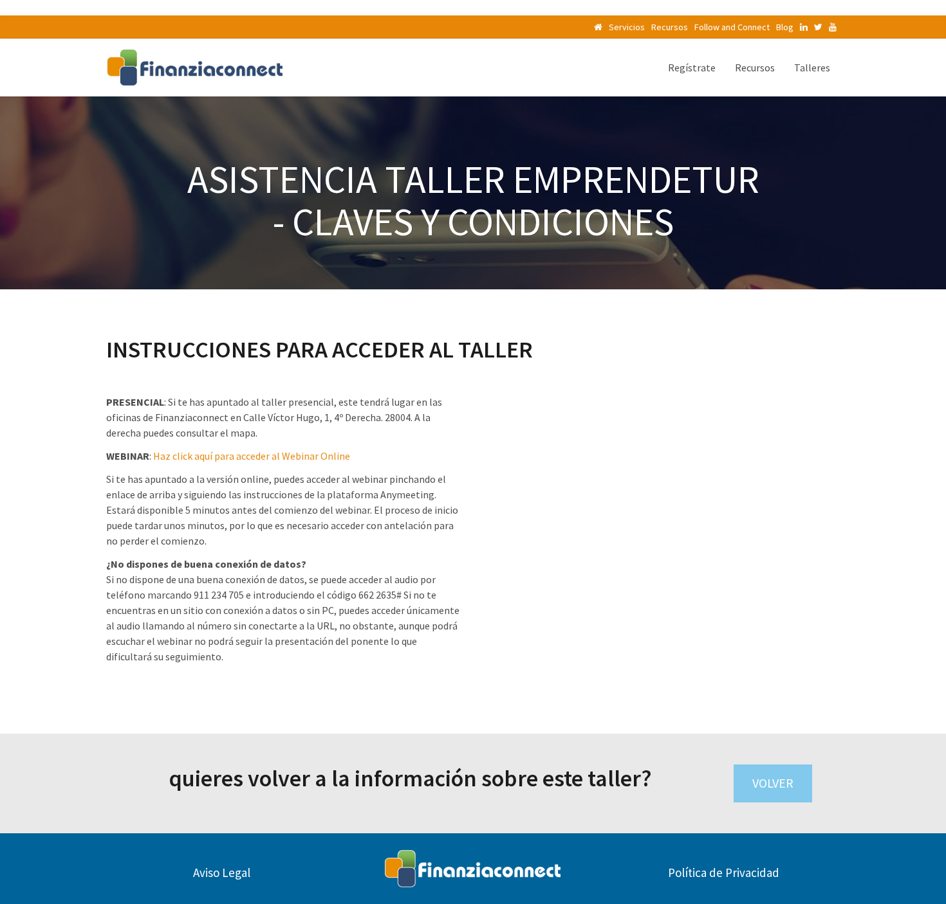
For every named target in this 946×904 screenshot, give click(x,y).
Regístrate (692, 67)
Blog (784, 27)
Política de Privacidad (723, 872)
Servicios (627, 27)
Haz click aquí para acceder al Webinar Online (251, 455)
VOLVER (772, 783)
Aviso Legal (221, 872)
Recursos (669, 27)
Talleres (812, 67)
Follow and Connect (732, 27)
